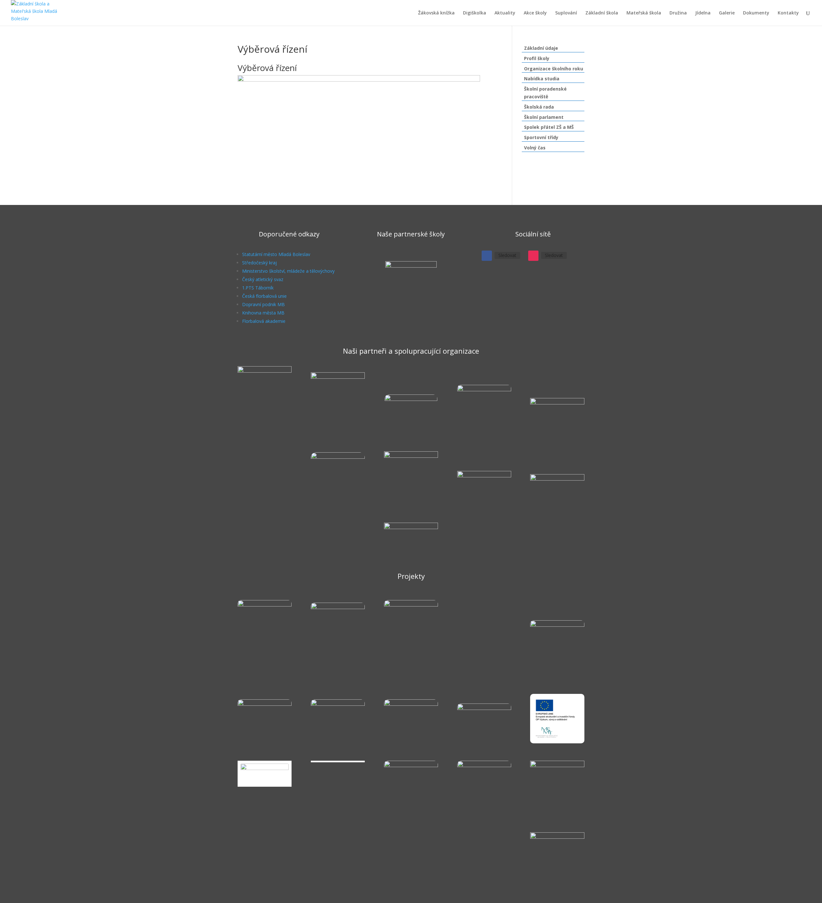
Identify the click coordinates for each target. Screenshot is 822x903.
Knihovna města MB (263, 313)
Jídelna (703, 13)
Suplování (566, 13)
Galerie (727, 13)
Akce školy (535, 13)
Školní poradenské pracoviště (545, 93)
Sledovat (507, 255)
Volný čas (535, 148)
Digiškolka (474, 13)
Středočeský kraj (259, 263)
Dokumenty (756, 13)
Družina (678, 13)
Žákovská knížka (436, 13)
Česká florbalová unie (264, 296)
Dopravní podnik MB (263, 304)
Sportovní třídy (541, 137)
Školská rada (539, 107)
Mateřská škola (643, 13)
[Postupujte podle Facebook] (487, 256)
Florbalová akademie (263, 321)
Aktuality (504, 13)
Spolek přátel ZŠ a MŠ (549, 127)
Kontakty (788, 13)
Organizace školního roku (553, 69)
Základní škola (601, 13)
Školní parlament (544, 117)
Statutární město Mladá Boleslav (276, 254)
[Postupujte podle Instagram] (533, 256)
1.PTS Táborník (258, 288)
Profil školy (536, 58)
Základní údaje (541, 48)
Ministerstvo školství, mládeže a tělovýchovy (288, 271)
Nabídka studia (541, 78)
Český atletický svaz (262, 279)
